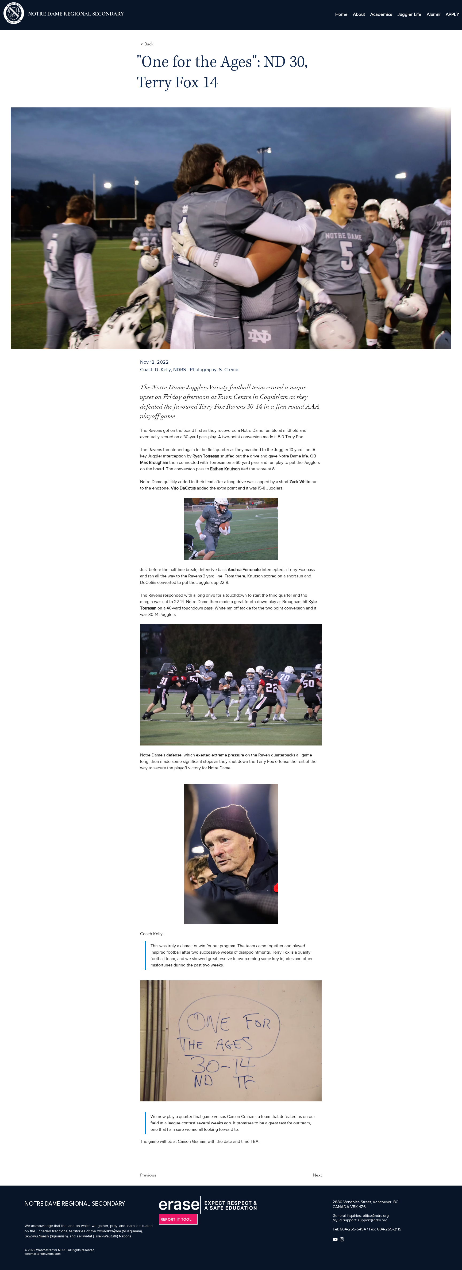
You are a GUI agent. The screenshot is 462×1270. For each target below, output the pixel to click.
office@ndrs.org (376, 1215)
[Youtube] (335, 1239)
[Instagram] (342, 1239)
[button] (359, 14)
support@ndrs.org (372, 1220)
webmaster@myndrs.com (43, 1254)
